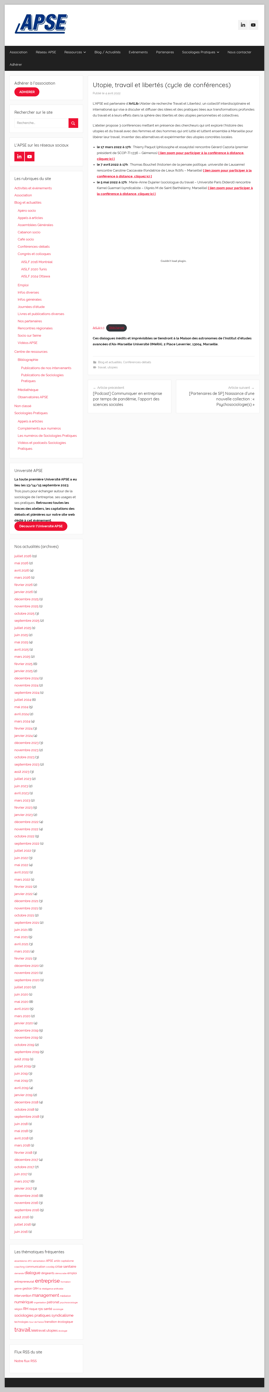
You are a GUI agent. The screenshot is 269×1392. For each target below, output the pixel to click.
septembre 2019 (26, 1052)
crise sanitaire (65, 1266)
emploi (72, 1273)
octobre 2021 (24, 915)
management (45, 1295)
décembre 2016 (26, 1196)
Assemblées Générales (35, 225)
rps (40, 1309)
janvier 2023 (23, 815)
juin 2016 (21, 1232)
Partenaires (165, 52)
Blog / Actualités (108, 52)
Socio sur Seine (29, 335)
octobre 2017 (24, 1167)
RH (25, 1308)
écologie (62, 1331)
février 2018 (23, 1153)
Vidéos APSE (27, 343)
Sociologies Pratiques (198, 52)
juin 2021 (21, 930)
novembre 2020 (26, 973)
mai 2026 (21, 563)
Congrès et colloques (34, 254)
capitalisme (67, 1261)
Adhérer (16, 64)
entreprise (47, 1281)
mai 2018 (21, 1131)
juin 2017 (21, 1174)
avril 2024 (21, 714)
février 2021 (23, 958)
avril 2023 (21, 793)
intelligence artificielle (52, 1289)
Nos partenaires (30, 321)
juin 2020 (21, 994)
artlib (57, 1260)
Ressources (73, 52)
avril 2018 (21, 1138)
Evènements (138, 52)
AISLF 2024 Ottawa (35, 276)
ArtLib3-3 (98, 327)
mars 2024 (22, 721)
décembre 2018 (26, 1102)
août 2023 (21, 772)
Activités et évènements (33, 188)
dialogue (32, 1273)
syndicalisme (62, 1315)
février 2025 (23, 664)
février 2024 (23, 728)
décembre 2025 (26, 599)
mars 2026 (22, 577)
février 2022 (23, 887)
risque (33, 1309)
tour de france (36, 1322)
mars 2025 (22, 657)
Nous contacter (239, 52)
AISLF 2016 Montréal (37, 262)
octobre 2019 (24, 1045)
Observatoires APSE (33, 397)
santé (48, 1309)
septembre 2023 (26, 764)
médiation (65, 1296)
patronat (53, 1302)
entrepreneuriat (24, 1281)
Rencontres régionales (35, 328)
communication (35, 1266)
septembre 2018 (26, 1117)
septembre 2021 (26, 923)
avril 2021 (21, 944)
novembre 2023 (26, 750)
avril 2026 (21, 570)
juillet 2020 (22, 987)
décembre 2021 (26, 901)
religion (18, 1309)
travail (102, 367)
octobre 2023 (24, 757)
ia (40, 1288)
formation (65, 1282)
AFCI (30, 1261)
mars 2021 (22, 951)
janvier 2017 (23, 1188)
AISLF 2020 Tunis (34, 269)
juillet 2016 (22, 1224)
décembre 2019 (26, 1030)
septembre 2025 (26, 621)
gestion (27, 1288)
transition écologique (59, 1321)
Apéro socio (27, 210)
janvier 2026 (23, 592)
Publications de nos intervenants (46, 368)
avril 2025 (21, 649)
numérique (23, 1302)
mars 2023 (22, 800)
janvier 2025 (23, 671)
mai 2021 (21, 937)
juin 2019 (21, 1073)
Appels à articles (30, 218)
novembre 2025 (26, 606)
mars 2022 (22, 879)
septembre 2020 (27, 980)
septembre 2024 (26, 693)
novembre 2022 (26, 829)
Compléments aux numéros (39, 428)
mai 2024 (21, 707)
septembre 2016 (26, 1210)
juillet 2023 (22, 779)
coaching (19, 1266)
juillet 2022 (22, 851)
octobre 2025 (24, 613)
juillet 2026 (22, 556)
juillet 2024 (22, 700)
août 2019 (21, 1059)
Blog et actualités (110, 362)
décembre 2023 (26, 743)
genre (18, 1288)
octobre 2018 (24, 1109)
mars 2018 (22, 1145)
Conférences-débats (137, 362)
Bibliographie (28, 360)
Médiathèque (28, 390)
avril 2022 (21, 872)
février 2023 (23, 807)
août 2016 (21, 1217)
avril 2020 (21, 1009)
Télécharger (116, 327)
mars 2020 (22, 1016)
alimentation (39, 1261)
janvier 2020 (23, 1023)
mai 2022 (21, 865)
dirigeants (47, 1273)
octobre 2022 (24, 836)
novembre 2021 (26, 908)
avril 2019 (21, 1088)
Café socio (26, 239)
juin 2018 (21, 1124)
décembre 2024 (26, 678)
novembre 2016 (26, 1203)
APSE (49, 1260)
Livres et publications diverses (41, 314)
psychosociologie (69, 1302)
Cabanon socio (29, 232)
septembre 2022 (26, 843)
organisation (40, 1302)
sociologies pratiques (32, 1315)
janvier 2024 (23, 736)
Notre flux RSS (25, 1361)
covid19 (50, 1266)
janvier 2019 (23, 1095)
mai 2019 (21, 1081)
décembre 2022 (26, 822)
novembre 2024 (26, 685)
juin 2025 (21, 635)
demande (19, 1273)
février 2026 (23, 585)
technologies (21, 1322)
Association (18, 52)
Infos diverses (28, 292)
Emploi (23, 285)
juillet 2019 (22, 1066)
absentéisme (20, 1261)
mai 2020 (21, 1002)
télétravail (38, 1330)
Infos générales (30, 299)
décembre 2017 (26, 1160)
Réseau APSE (46, 52)
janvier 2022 (23, 894)
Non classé (22, 406)
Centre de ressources (30, 352)
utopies (113, 367)
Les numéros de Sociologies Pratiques (47, 436)
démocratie (61, 1273)
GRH (35, 1288)
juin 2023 (21, 786)
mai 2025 (21, 642)
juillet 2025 (22, 628)
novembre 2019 (26, 1037)
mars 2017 (22, 1181)
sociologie (58, 1309)
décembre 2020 (26, 966)
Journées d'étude (31, 307)
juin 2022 (21, 858)
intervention (22, 1296)
